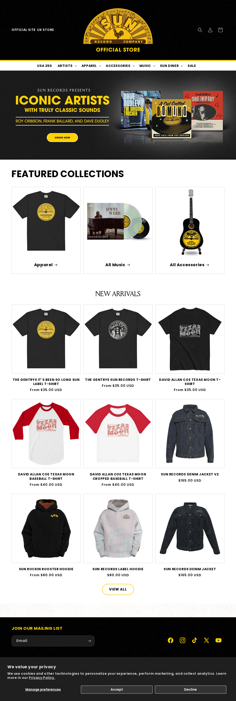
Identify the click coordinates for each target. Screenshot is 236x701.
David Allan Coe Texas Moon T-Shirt (190, 382)
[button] (200, 30)
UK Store (45, 29)
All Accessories (187, 264)
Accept (117, 689)
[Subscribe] (89, 640)
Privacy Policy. (42, 677)
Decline (190, 689)
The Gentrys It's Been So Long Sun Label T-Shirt (46, 382)
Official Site (23, 29)
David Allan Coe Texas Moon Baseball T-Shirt (46, 476)
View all (118, 589)
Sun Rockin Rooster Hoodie (46, 569)
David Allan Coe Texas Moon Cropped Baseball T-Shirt (118, 476)
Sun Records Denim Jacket (190, 569)
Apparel (43, 264)
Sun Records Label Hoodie (117, 569)
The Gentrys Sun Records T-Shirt (118, 380)
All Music (115, 264)
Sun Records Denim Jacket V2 (190, 474)
